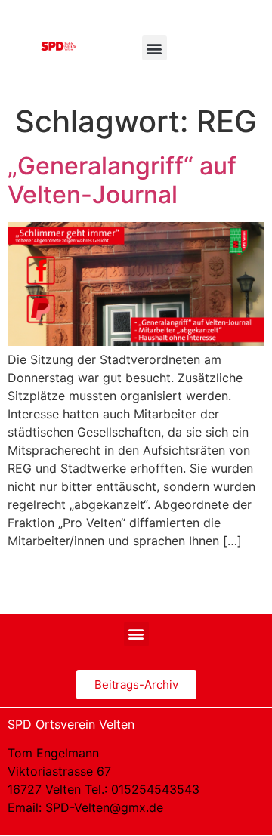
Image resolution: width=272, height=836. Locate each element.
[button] (154, 47)
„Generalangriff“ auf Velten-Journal (122, 180)
